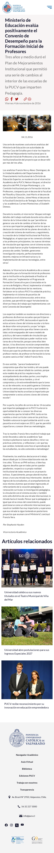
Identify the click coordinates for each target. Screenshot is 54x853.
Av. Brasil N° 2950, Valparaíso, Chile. (29, 797)
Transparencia (27, 789)
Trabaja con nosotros (27, 782)
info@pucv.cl (29, 816)
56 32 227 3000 (29, 806)
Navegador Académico (27, 755)
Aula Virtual (27, 761)
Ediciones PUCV (27, 775)
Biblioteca (27, 768)
